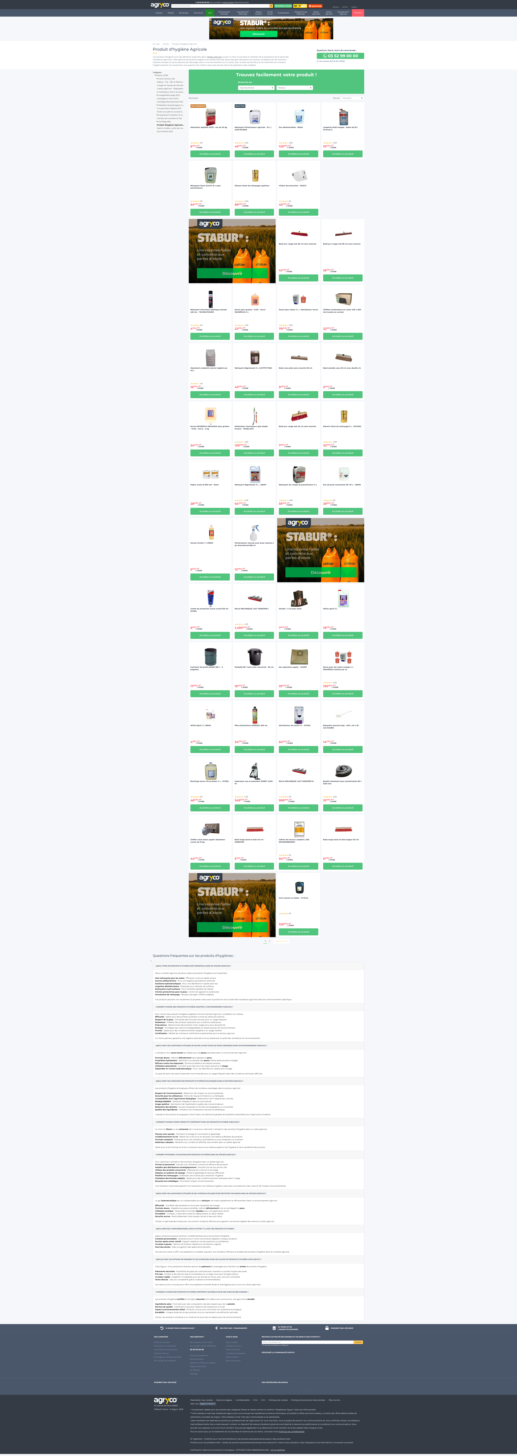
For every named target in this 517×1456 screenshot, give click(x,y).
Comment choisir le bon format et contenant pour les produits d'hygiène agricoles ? (198, 1122)
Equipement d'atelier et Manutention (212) (171, 115)
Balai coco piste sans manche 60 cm (295, 368)
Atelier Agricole (214, 57)
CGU (255, 1400)
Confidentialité (243, 1400)
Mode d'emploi (197, 1359)
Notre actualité (233, 1349)
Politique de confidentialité (291, 1432)
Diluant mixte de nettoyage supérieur (252, 186)
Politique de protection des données (308, 1400)
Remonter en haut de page (510, 1444)
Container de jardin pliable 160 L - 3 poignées (206, 668)
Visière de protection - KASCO (292, 186)
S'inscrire (358, 1342)
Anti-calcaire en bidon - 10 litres (293, 898)
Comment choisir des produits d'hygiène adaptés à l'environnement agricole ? (194, 1007)
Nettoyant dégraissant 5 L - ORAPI (250, 485)
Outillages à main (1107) (167, 98)
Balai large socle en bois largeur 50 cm (341, 840)
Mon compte (232, 1342)
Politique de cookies (278, 1400)
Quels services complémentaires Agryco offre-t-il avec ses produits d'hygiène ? (195, 1229)
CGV (263, 1400)
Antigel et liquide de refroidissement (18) (170, 85)
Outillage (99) (164, 121)
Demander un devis (283, 6)
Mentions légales (224, 1400)
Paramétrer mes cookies (201, 1400)
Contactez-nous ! (234, 1346)
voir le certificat (277, 1450)
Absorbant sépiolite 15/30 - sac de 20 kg (208, 127)
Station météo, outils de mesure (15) (170, 128)
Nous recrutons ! (233, 1360)
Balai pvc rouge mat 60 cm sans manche (297, 244)
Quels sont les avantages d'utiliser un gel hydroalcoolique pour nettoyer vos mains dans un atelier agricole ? (211, 1193)
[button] (336, 4)
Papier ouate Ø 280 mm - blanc (204, 485)
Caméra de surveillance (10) (169, 118)
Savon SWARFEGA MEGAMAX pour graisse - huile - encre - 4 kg (209, 427)
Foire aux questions (199, 1355)
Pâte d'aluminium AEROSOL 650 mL (251, 725)
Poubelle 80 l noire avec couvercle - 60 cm (254, 667)
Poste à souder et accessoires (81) (170, 112)
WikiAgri (194, 1374)
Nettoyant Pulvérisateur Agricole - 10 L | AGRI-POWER (253, 128)
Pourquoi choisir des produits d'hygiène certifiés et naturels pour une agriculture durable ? (202, 1292)
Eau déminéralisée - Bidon (291, 127)
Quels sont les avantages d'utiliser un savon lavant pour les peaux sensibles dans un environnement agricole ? (211, 1046)
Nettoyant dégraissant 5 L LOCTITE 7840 (253, 368)
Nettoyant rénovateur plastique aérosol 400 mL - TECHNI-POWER (208, 311)
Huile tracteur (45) (166, 79)
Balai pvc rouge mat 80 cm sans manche (342, 244)
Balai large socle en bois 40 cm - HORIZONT (249, 841)
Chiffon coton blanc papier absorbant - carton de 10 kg (208, 841)
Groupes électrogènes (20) (169, 108)
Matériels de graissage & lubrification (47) (171, 105)
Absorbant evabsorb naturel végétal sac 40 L (208, 369)
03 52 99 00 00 (203, 2)
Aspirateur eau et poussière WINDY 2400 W (254, 782)
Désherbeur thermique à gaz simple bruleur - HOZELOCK (251, 427)
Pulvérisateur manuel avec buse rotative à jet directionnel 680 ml (254, 544)
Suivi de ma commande (165, 1346)
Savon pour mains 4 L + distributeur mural (298, 310)
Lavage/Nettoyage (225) (169, 95)
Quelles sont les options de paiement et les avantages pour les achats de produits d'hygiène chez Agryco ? (208, 1259)
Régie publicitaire (198, 1366)
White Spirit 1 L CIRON (200, 725)
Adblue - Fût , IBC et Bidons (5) (170, 82)
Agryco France (207, 1404)
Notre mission (232, 1357)
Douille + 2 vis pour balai (290, 609)
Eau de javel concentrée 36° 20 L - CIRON (342, 485)
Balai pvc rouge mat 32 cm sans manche (297, 426)
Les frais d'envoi (161, 1353)
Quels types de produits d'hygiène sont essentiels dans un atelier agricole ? (193, 966)
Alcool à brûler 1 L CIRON (201, 543)
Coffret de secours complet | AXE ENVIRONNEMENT (294, 841)
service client (228, 2)
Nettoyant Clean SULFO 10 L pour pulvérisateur (205, 187)
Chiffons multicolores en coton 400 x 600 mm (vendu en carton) (342, 311)
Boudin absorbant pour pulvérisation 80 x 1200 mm (342, 782)
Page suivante (280, 941)
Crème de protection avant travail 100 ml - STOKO (209, 610)
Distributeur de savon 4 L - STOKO (294, 725)
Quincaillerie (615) (165, 131)
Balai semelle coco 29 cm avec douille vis (342, 368)
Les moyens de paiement (165, 1349)
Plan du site (334, 1400)
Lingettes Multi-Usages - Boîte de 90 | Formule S (340, 128)
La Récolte (195, 1370)
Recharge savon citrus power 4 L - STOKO (209, 781)
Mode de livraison (162, 1342)
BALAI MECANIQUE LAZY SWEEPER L (252, 609)
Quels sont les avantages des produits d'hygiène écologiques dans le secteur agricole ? (199, 1081)
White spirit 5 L (330, 609)
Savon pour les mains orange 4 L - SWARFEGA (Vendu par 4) (338, 668)
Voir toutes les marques (165, 1360)
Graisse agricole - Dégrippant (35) (170, 88)
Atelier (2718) (162, 75)
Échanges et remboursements (168, 1357)
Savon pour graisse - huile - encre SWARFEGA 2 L (250, 311)
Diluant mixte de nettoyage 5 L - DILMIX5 (342, 426)
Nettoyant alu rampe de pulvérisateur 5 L (298, 485)
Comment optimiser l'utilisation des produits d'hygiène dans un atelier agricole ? (196, 1155)
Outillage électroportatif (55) (170, 102)
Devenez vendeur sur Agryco (203, 1363)
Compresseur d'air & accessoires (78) (170, 92)
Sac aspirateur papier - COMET (293, 667)
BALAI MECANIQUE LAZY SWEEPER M (296, 781)
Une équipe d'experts (235, 1353)
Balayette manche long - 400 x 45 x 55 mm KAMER (341, 726)
